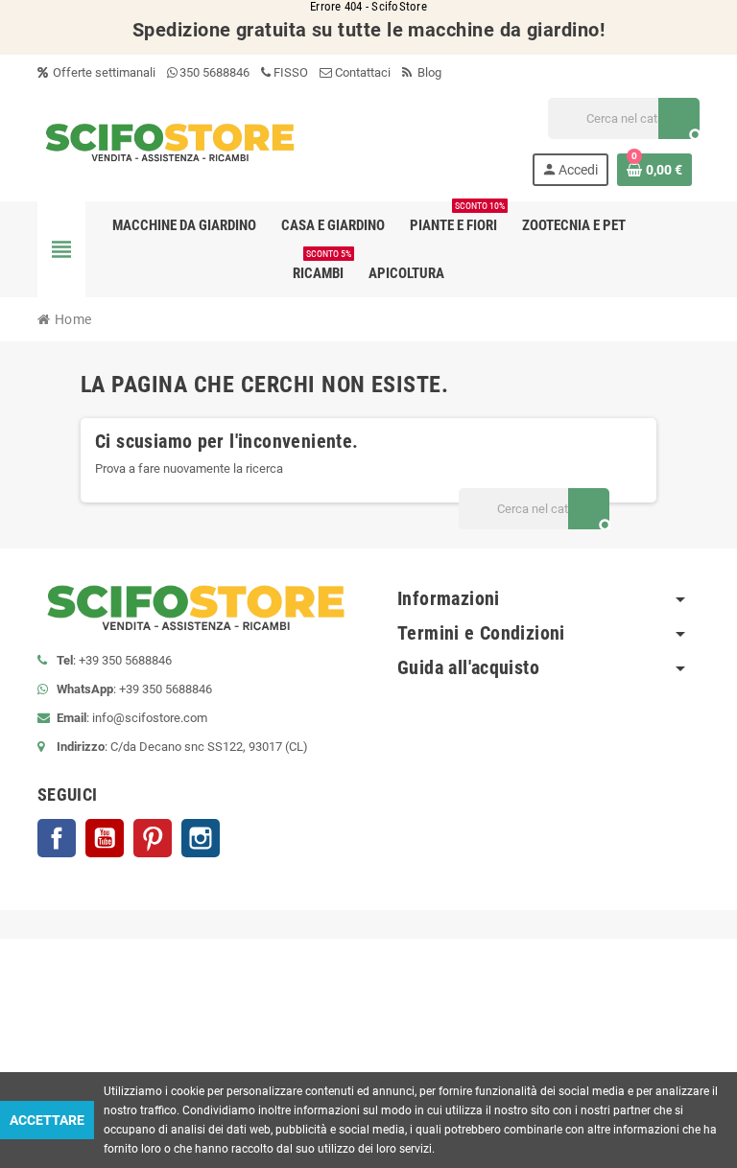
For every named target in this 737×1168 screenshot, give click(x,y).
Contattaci (361, 72)
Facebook (56, 838)
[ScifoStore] (169, 140)
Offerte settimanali (102, 72)
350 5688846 (214, 72)
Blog (428, 72)
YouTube (104, 838)
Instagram (200, 838)
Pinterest (152, 838)
